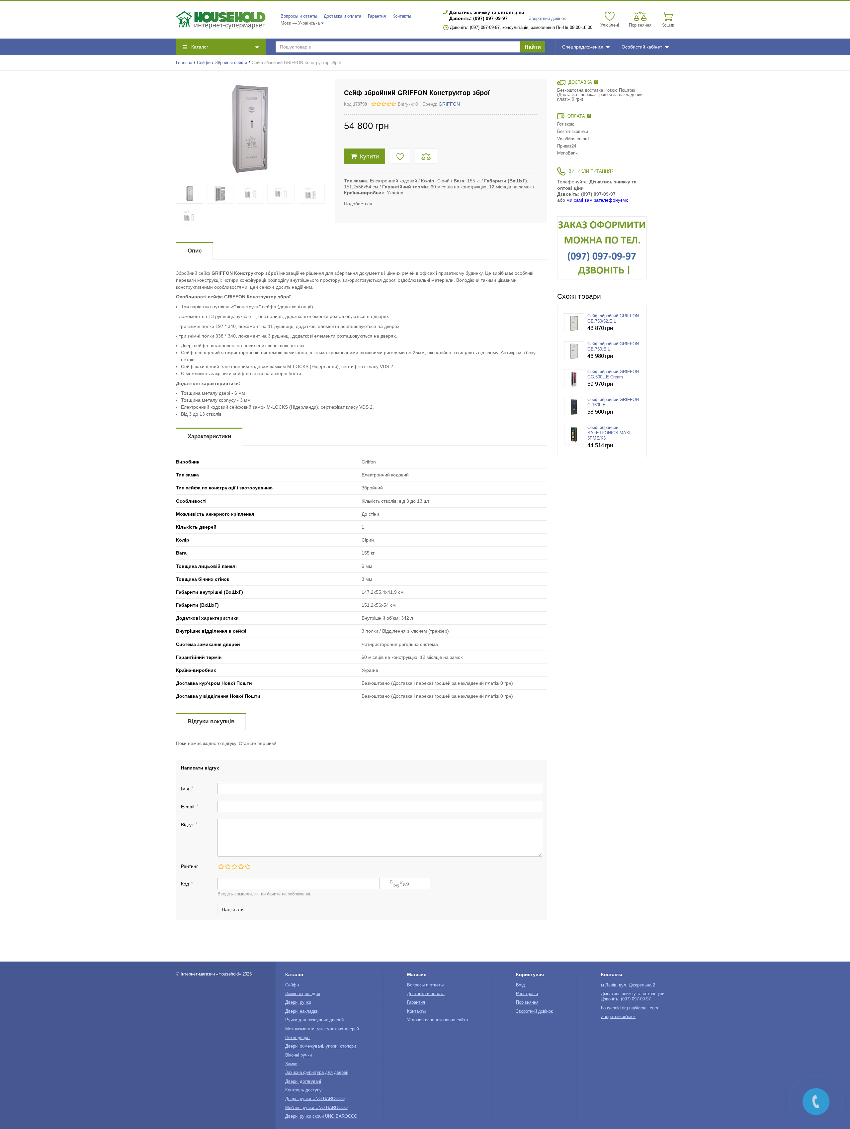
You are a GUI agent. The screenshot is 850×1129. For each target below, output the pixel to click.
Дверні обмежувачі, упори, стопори (320, 1046)
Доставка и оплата (342, 16)
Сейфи (204, 62)
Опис (195, 251)
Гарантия (377, 16)
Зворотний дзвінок (547, 18)
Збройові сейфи (231, 62)
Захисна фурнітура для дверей (316, 1072)
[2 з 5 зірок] (227, 866)
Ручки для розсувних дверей (314, 1020)
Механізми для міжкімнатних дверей (322, 1029)
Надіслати (233, 909)
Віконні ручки (298, 1055)
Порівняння (527, 1002)
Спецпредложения (582, 47)
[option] (601, 248)
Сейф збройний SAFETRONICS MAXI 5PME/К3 (609, 433)
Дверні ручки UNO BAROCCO (315, 1098)
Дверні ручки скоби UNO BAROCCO (321, 1116)
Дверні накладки (301, 1011)
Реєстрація (527, 993)
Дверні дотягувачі (303, 1081)
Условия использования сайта (437, 1020)
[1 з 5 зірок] (220, 866)
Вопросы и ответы (299, 16)
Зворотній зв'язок (618, 1016)
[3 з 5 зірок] (234, 866)
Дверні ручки (298, 1002)
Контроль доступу (303, 1090)
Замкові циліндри (302, 993)
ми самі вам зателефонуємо (597, 200)
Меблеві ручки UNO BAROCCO (316, 1107)
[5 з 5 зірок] (247, 866)
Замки (291, 1064)
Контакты (401, 16)
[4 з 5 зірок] (240, 866)
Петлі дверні (297, 1037)
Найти (533, 47)
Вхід (520, 985)
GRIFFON (449, 104)
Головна (184, 62)
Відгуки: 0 (408, 104)
